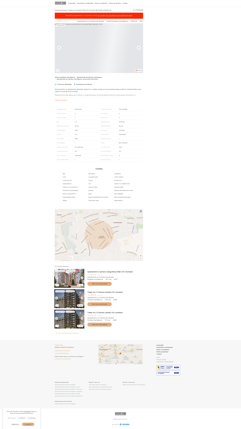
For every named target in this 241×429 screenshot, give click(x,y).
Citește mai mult (61, 100)
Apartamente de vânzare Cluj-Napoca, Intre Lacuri (68, 389)
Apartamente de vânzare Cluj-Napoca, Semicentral (69, 396)
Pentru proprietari (115, 3)
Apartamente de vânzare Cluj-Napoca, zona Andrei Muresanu (77, 79)
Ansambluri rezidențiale (85, 3)
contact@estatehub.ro (62, 353)
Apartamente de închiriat (63, 401)
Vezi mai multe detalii (99, 284)
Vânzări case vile (94, 382)
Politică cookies (161, 359)
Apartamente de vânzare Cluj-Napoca (89, 77)
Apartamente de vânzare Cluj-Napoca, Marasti (67, 393)
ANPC (158, 357)
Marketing (32, 418)
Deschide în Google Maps (63, 358)
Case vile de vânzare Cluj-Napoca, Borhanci (100, 387)
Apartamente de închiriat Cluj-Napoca (65, 403)
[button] (59, 48)
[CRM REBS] (124, 424)
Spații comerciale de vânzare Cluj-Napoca (134, 384)
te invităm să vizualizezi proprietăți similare (115, 15)
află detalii (27, 411)
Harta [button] (139, 70)
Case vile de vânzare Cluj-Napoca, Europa (100, 389)
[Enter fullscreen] (140, 211)
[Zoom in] (140, 255)
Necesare (13, 418)
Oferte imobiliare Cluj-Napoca (65, 77)
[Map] (99, 235)
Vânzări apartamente (62, 382)
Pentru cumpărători (101, 3)
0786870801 (58, 350)
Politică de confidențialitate (164, 362)
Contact (125, 3)
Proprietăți (71, 3)
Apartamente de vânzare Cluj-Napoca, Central (67, 387)
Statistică (22, 418)
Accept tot (28, 424)
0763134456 (66, 350)
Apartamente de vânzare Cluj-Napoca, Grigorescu (68, 391)
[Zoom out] (140, 258)
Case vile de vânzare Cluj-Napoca (98, 384)
